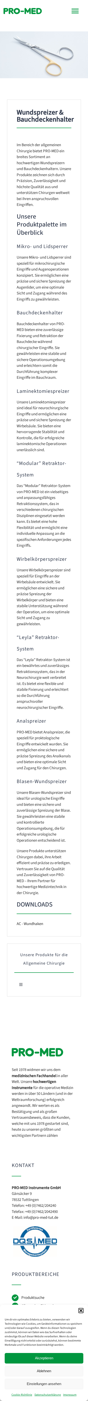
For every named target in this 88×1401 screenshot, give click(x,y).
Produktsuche (32, 1298)
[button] (81, 1310)
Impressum (70, 1395)
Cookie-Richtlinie (21, 1395)
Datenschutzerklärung (47, 1395)
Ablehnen (44, 1371)
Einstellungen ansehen (44, 1384)
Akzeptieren (44, 1358)
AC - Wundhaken (30, 924)
